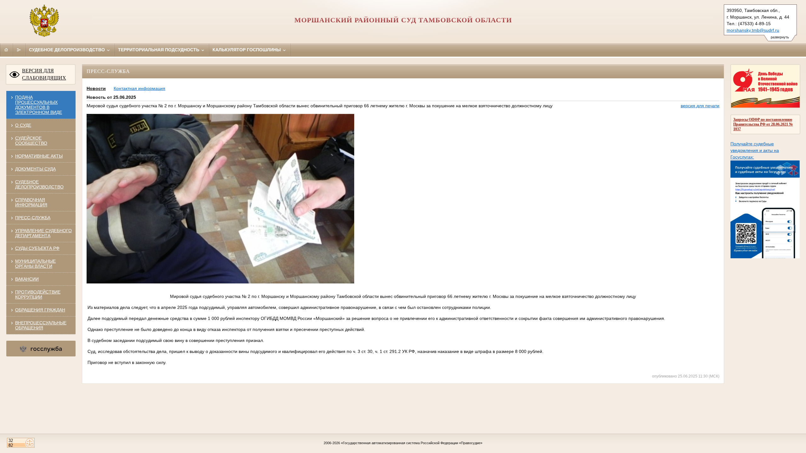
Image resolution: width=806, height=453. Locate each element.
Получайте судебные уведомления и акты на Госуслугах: (754, 150)
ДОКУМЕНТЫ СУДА (35, 168)
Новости (96, 88)
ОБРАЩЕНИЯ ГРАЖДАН (40, 309)
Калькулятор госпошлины (247, 49)
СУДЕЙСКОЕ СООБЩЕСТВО (31, 141)
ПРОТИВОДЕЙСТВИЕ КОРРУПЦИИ (37, 294)
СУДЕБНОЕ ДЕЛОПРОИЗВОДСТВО (39, 184)
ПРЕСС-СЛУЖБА (32, 217)
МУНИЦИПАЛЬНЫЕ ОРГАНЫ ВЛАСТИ (35, 264)
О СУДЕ (23, 125)
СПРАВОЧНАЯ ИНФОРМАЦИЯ (31, 202)
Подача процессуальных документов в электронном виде (38, 105)
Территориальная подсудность (159, 49)
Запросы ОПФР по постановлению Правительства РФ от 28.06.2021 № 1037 (763, 124)
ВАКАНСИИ (27, 279)
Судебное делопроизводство (67, 49)
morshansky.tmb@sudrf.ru (753, 30)
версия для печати (700, 105)
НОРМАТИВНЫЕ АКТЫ (39, 156)
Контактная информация (139, 88)
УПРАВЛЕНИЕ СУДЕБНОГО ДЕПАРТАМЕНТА (43, 233)
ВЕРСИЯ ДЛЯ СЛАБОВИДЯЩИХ (44, 74)
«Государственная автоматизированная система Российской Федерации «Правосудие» (411, 443)
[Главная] (6, 49)
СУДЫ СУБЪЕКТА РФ (37, 248)
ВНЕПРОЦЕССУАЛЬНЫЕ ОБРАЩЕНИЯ (40, 325)
